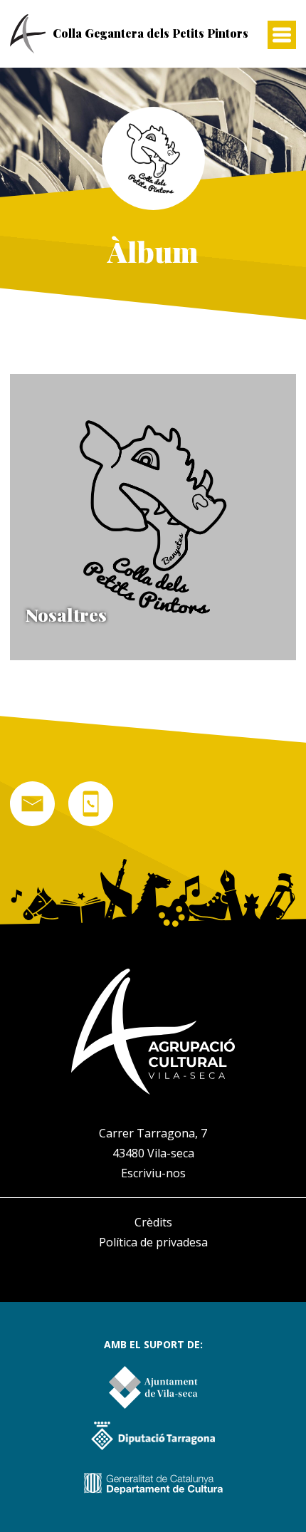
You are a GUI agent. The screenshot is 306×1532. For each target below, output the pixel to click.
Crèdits (153, 1222)
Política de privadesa (153, 1242)
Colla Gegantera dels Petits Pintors (150, 33)
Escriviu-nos (153, 1173)
